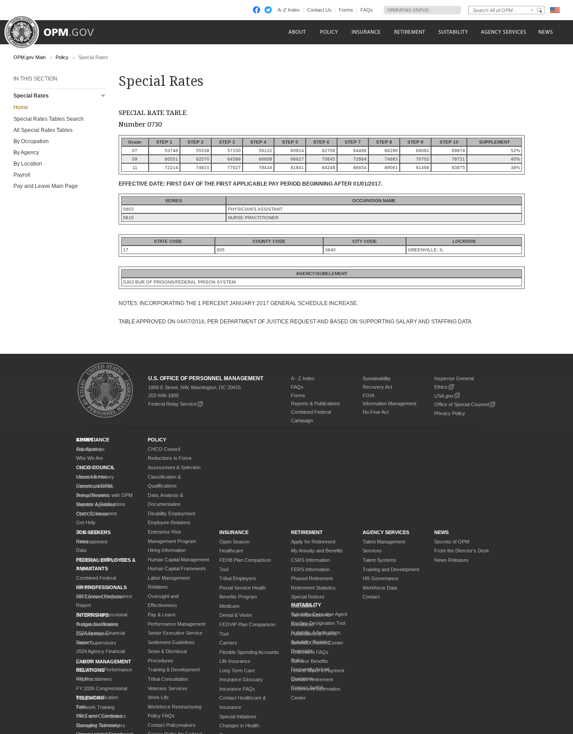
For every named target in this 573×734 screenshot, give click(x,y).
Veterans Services (168, 688)
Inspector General (454, 378)
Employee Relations (169, 522)
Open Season (234, 541)
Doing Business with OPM (104, 495)
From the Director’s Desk (461, 550)
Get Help (85, 522)
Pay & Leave (161, 614)
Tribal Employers (237, 578)
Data (81, 550)
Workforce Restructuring (174, 706)
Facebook (256, 9)
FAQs (366, 10)
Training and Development (391, 569)
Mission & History (95, 476)
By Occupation (31, 141)
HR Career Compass (99, 715)
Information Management (389, 403)
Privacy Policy (449, 413)
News (82, 541)
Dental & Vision (235, 615)
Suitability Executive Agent (319, 614)
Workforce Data (380, 587)
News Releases (451, 560)
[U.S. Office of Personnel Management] (55, 29)
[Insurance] (366, 32)
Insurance (233, 532)
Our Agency (89, 449)
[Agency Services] (502, 32)
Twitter (268, 9)
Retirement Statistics (313, 587)
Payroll (21, 175)
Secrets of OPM (451, 541)
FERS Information (310, 569)
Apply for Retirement (313, 541)
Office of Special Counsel (461, 404)
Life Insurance (234, 661)
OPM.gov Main (29, 57)
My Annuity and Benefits (317, 550)
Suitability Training (310, 642)
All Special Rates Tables (43, 130)
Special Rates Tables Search (48, 119)
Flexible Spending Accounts (249, 652)
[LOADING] (443, 10)
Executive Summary (98, 725)
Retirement (307, 532)
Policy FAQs (161, 715)
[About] (296, 32)
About (85, 439)
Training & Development (174, 669)
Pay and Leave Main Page (45, 186)
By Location (27, 164)
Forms (346, 10)
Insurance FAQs (237, 689)
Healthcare (231, 550)
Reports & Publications (315, 403)
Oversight (301, 650)
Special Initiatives (238, 716)
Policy (62, 57)
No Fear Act (376, 412)
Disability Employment (171, 513)
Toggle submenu (103, 96)
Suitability (306, 604)
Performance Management (176, 624)
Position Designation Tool (318, 623)
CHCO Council (164, 449)
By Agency (26, 152)
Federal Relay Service (172, 404)
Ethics (441, 387)
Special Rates (31, 96)
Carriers (228, 642)
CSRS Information (310, 560)
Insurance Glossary (241, 679)
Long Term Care (237, 670)
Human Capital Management (178, 559)
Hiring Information (167, 550)
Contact (371, 596)
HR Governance (380, 578)
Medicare (229, 606)
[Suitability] (453, 32)
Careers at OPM (94, 485)
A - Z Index (303, 378)
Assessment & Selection (174, 467)
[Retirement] (409, 32)
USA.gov (443, 396)
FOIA (368, 395)
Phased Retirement (312, 578)
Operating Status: (408, 10)
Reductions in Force (170, 458)
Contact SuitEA (307, 687)
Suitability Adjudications (316, 632)
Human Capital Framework (177, 568)
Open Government (96, 513)
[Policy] (329, 32)
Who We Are (89, 458)
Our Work (87, 467)
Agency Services (386, 532)
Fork (81, 706)
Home (20, 107)
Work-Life (158, 697)
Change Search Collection (532, 10)
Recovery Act (377, 387)
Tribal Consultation (168, 679)
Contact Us (319, 10)
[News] (544, 32)
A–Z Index (289, 10)
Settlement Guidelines (171, 642)
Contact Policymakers (172, 725)
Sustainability (377, 378)
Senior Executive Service (175, 633)
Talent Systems (379, 560)
